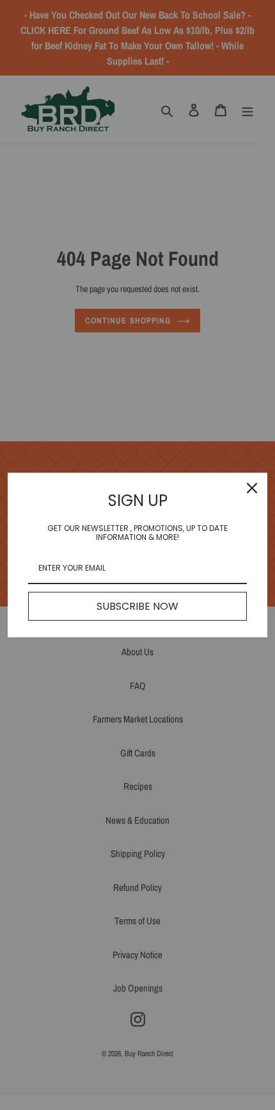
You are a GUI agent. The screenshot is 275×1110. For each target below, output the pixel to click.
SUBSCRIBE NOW (137, 606)
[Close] (252, 488)
